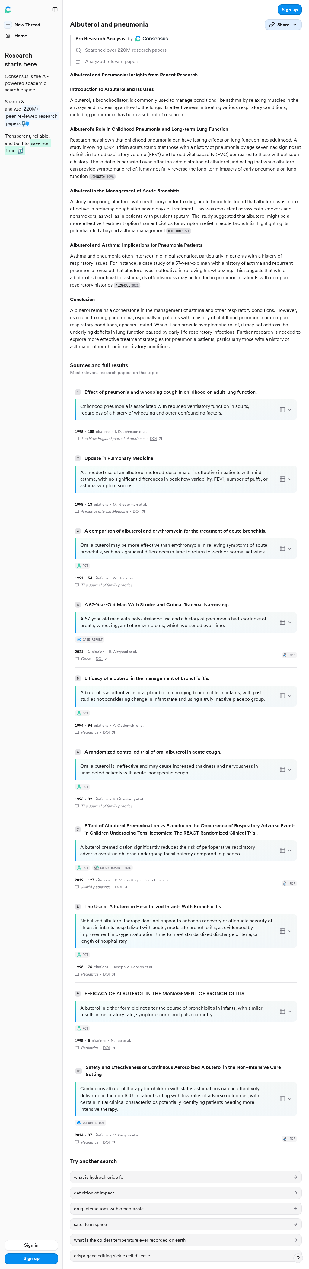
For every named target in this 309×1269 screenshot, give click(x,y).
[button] (290, 9)
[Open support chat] (298, 1258)
